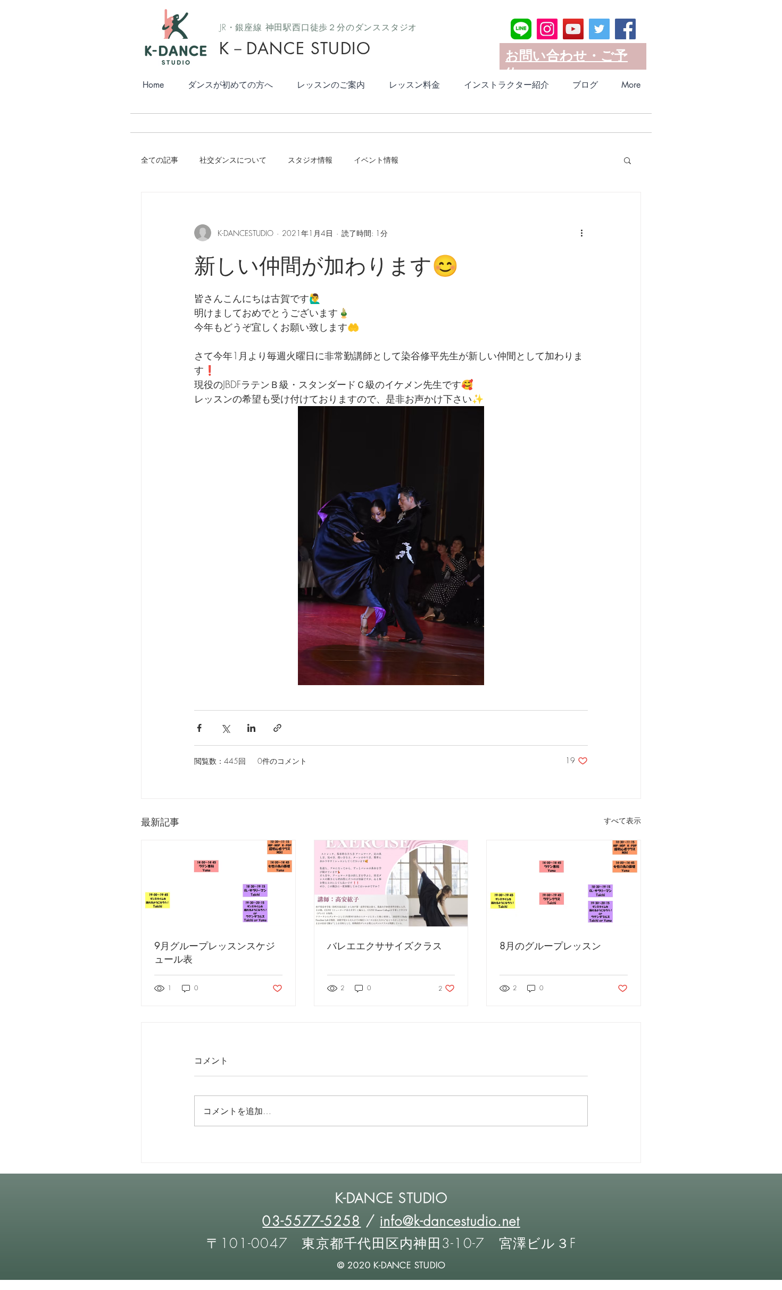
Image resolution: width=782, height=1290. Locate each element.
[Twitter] (599, 29)
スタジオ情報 (310, 160)
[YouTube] (573, 29)
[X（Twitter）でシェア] (225, 728)
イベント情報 (376, 160)
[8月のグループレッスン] (563, 883)
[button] (627, 160)
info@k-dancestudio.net (450, 1221)
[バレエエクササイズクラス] (391, 883)
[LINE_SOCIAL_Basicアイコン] (521, 29)
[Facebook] (625, 29)
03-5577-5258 (311, 1221)
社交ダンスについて (233, 160)
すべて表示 (622, 820)
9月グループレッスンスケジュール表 (214, 952)
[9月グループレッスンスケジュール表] (218, 883)
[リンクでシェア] (277, 728)
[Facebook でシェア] (199, 728)
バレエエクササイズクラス (384, 945)
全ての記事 (159, 160)
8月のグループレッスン (550, 945)
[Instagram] (547, 29)
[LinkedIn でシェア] (251, 728)
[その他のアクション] (581, 232)
